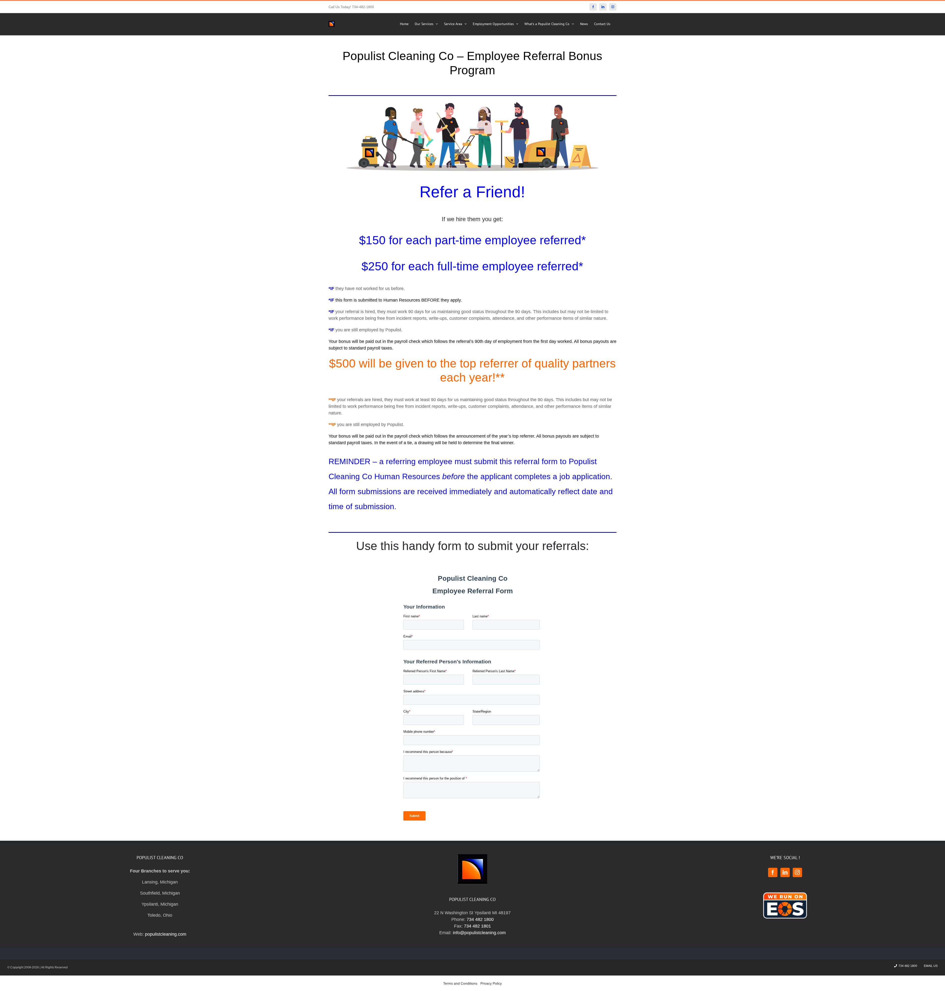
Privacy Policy (491, 983)
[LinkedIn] (785, 872)
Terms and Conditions (460, 983)
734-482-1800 (363, 7)
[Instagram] (797, 872)
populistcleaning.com (165, 934)
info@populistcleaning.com (479, 932)
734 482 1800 (480, 919)
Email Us (930, 966)
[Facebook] (772, 872)
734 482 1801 (477, 926)
